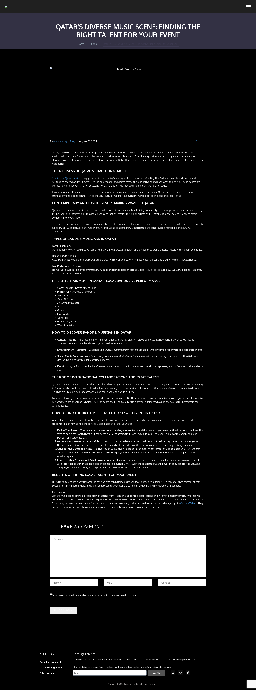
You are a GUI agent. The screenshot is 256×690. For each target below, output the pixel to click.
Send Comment (63, 610)
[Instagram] (180, 672)
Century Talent (188, 503)
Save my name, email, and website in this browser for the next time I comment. (94, 595)
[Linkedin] (173, 672)
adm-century (60, 141)
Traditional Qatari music (65, 178)
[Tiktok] (188, 672)
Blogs (73, 141)
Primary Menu (248, 7)
